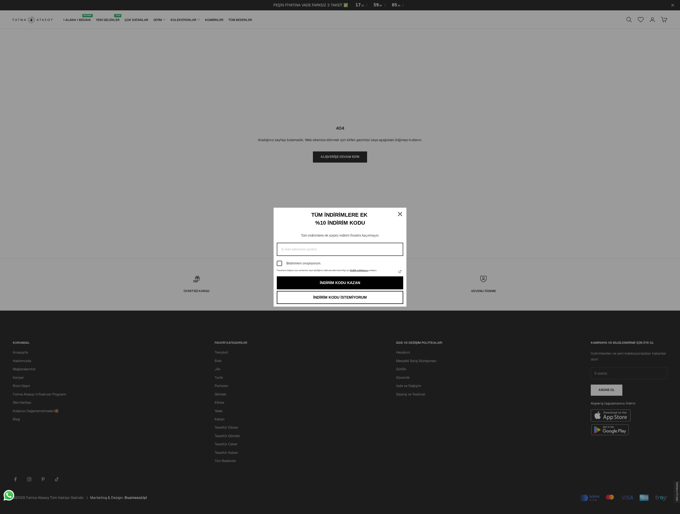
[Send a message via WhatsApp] (9, 495)
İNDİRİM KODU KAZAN (340, 283)
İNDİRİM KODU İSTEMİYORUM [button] (340, 297)
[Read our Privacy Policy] (400, 271)
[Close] (400, 214)
